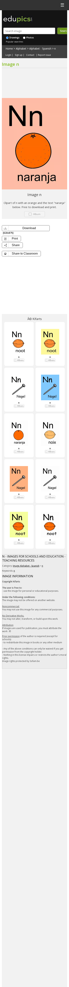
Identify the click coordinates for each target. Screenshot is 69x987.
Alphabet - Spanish (40, 48)
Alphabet (21, 48)
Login (8, 55)
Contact (30, 55)
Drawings (14, 37)
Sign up (18, 55)
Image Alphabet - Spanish (26, 565)
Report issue (44, 55)
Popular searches (14, 41)
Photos (30, 37)
